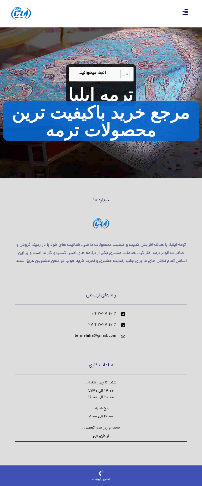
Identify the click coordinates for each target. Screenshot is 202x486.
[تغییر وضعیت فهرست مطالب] (122, 74)
